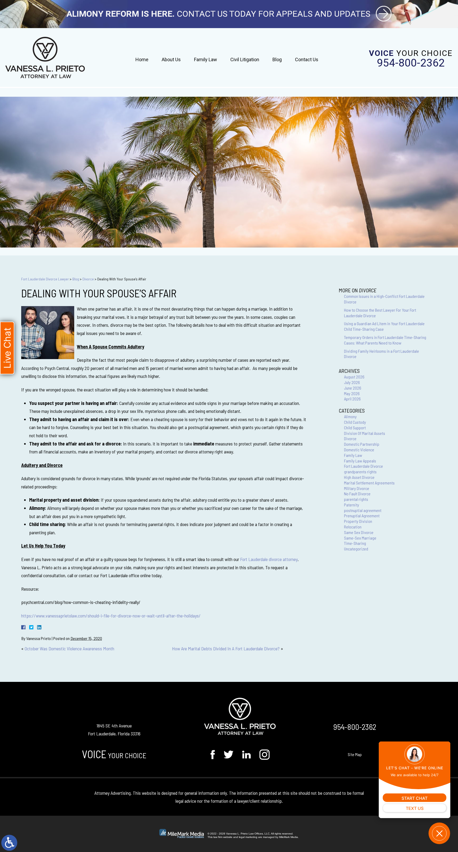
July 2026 (352, 382)
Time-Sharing (355, 543)
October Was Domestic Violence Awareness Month (69, 648)
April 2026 (352, 398)
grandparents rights (360, 471)
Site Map (355, 754)
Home (141, 59)
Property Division (358, 521)
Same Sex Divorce (358, 532)
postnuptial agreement (362, 510)
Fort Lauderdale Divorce (363, 466)
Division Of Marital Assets (364, 433)
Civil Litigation (244, 59)
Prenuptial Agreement (362, 515)
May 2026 (352, 393)
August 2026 (354, 376)
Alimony (350, 416)
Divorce (88, 279)
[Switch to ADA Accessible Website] (9, 843)
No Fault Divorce (357, 493)
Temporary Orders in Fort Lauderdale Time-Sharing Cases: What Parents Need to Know (385, 340)
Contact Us (306, 59)
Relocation (353, 526)
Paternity (351, 504)
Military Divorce (356, 488)
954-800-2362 (411, 63)
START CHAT (415, 798)
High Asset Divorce (359, 477)
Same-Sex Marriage (360, 537)
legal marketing (248, 837)
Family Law (205, 59)
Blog (277, 59)
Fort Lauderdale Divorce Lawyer (45, 279)
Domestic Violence (359, 449)
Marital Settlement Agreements (369, 482)
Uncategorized (356, 548)
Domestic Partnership (361, 444)
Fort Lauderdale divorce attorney (269, 559)
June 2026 (352, 387)
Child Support (355, 427)
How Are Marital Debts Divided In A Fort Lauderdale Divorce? (226, 648)
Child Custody (355, 422)
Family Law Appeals (360, 460)
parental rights (356, 499)
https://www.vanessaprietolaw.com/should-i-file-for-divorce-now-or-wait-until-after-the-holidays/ (111, 616)
